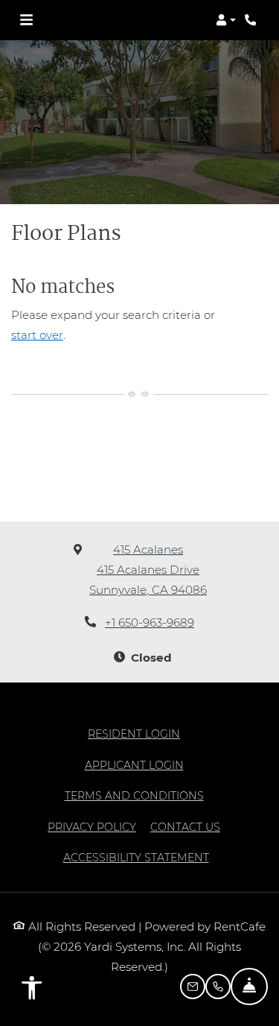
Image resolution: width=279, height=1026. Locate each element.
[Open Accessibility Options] (32, 991)
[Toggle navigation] (26, 20)
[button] (225, 20)
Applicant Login (134, 765)
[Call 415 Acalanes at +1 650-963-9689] (252, 20)
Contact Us (185, 827)
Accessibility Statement (136, 857)
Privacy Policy (92, 827)
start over (37, 335)
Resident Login (134, 733)
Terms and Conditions (134, 795)
